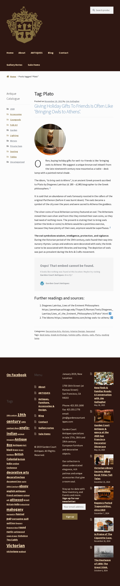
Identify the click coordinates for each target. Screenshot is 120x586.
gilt (8, 500)
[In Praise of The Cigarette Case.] (103, 524)
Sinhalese (23, 535)
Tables (13, 156)
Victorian (16, 545)
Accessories (16, 114)
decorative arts (18, 472)
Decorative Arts (53, 331)
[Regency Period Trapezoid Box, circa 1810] (103, 493)
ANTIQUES (36, 52)
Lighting (14, 135)
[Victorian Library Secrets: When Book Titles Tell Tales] (103, 459)
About (21, 52)
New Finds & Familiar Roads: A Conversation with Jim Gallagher (103, 394)
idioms (85, 334)
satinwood (19, 531)
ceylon (15, 463)
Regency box (12, 527)
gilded (26, 495)
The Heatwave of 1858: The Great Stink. (102, 563)
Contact (63, 52)
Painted (20, 514)
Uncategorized (17, 162)
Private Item (16, 146)
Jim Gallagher (72, 101)
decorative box (16, 477)
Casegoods (15, 119)
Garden (13, 130)
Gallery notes (14, 64)
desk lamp (45, 334)
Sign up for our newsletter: (70, 500)
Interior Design (77, 331)
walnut (22, 551)
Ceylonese (12, 467)
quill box (11, 523)
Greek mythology (59, 334)
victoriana (12, 551)
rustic (10, 531)
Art (24, 445)
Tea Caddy (12, 539)
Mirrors (13, 140)
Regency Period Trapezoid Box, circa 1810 (103, 506)
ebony (23, 486)
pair (9, 518)
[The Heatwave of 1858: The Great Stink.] (103, 551)
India (17, 504)
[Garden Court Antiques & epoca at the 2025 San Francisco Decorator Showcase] (103, 416)
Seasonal (90, 331)
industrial (24, 504)
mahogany (15, 509)
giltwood (16, 500)
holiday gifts (74, 334)
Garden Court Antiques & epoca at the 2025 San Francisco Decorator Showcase (102, 436)
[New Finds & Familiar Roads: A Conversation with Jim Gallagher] (103, 378)
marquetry (11, 514)
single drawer (12, 536)
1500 (12, 109)
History (65, 331)
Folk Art (14, 125)
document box (14, 481)
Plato (97, 334)
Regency (19, 523)
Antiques (18, 445)
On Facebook (16, 375)
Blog (50, 52)
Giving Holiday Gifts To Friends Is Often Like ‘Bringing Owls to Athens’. (73, 109)
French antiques (15, 495)
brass (15, 449)
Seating (14, 151)
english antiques (16, 491)
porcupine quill (20, 518)
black (9, 449)
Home (10, 52)
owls (92, 334)
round (22, 527)
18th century (12, 415)
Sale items (34, 64)
